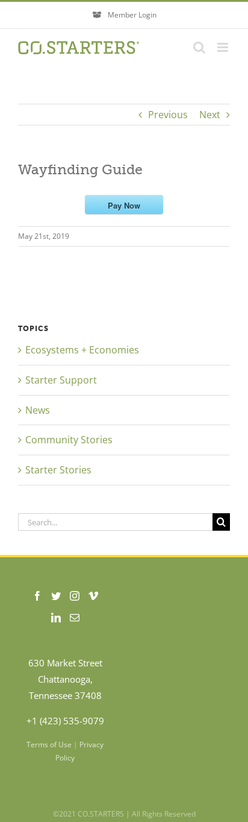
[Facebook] (37, 596)
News (37, 410)
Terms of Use (49, 744)
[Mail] (74, 617)
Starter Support (61, 380)
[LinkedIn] (56, 617)
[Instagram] (74, 596)
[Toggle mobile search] (199, 47)
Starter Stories (58, 469)
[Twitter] (56, 596)
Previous (168, 114)
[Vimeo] (93, 596)
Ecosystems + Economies (82, 349)
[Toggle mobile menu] (223, 47)
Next (209, 114)
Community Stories (69, 439)
